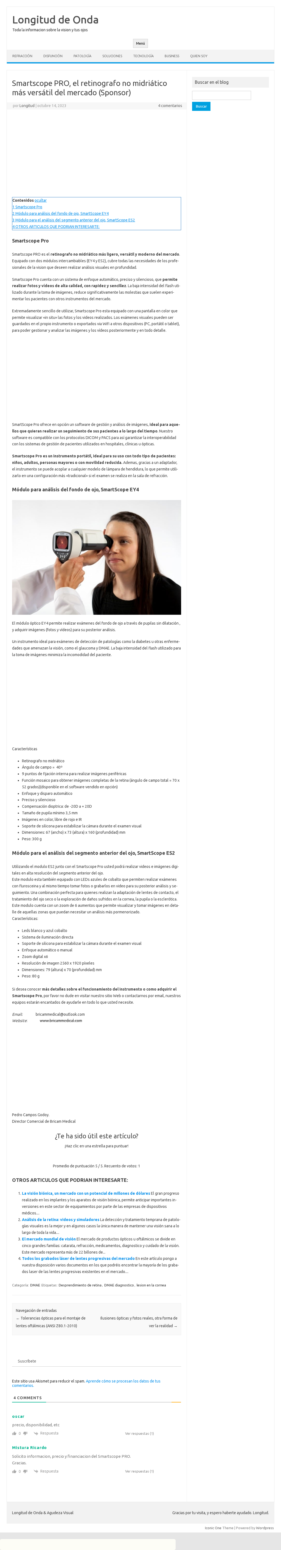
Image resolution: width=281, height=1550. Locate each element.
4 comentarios (170, 105)
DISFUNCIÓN (53, 56)
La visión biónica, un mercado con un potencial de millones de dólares (86, 1193)
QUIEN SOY (198, 56)
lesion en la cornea (151, 1285)
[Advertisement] (96, 153)
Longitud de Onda (55, 19)
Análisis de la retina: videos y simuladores (60, 1219)
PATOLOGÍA (82, 56)
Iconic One (213, 1528)
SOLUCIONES (112, 56)
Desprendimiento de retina (80, 1285)
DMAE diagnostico (119, 1285)
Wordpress (265, 1528)
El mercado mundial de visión (49, 1239)
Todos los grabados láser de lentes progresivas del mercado (78, 1258)
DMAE (35, 1285)
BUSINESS (172, 56)
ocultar (41, 200)
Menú (140, 43)
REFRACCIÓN (22, 56)
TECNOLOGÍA (143, 56)
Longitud (27, 105)
